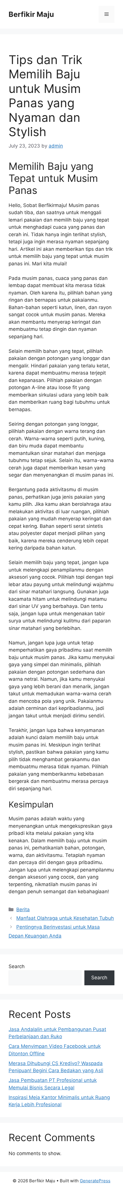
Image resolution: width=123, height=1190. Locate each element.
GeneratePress (95, 1180)
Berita (23, 909)
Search (17, 966)
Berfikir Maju (31, 14)
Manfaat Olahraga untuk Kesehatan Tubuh (65, 918)
